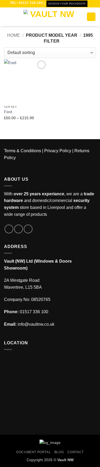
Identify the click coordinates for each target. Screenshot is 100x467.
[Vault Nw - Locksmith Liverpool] (50, 17)
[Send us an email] (28, 229)
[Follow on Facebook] (9, 229)
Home (13, 35)
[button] (7, 16)
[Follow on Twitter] (18, 229)
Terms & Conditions (22, 150)
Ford (8, 112)
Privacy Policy (57, 150)
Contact (75, 452)
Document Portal (33, 452)
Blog (59, 452)
